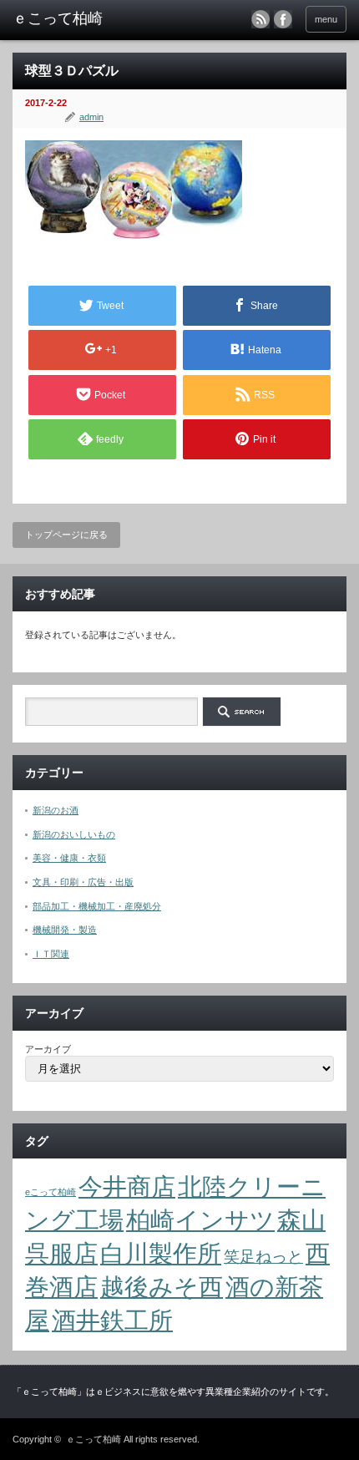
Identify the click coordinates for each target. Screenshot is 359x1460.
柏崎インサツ (200, 1220)
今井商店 (126, 1186)
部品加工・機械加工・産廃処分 (97, 906)
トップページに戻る (66, 535)
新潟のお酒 (55, 810)
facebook (283, 19)
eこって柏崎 (50, 1192)
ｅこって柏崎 (93, 1439)
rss (260, 19)
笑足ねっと (263, 1256)
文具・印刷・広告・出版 (83, 882)
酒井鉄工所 (112, 1320)
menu (326, 19)
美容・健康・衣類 (69, 858)
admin (91, 117)
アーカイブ (48, 1049)
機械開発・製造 (65, 930)
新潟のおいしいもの (74, 834)
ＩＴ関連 (51, 954)
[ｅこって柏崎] (84, 19)
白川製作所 (160, 1253)
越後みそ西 (161, 1286)
